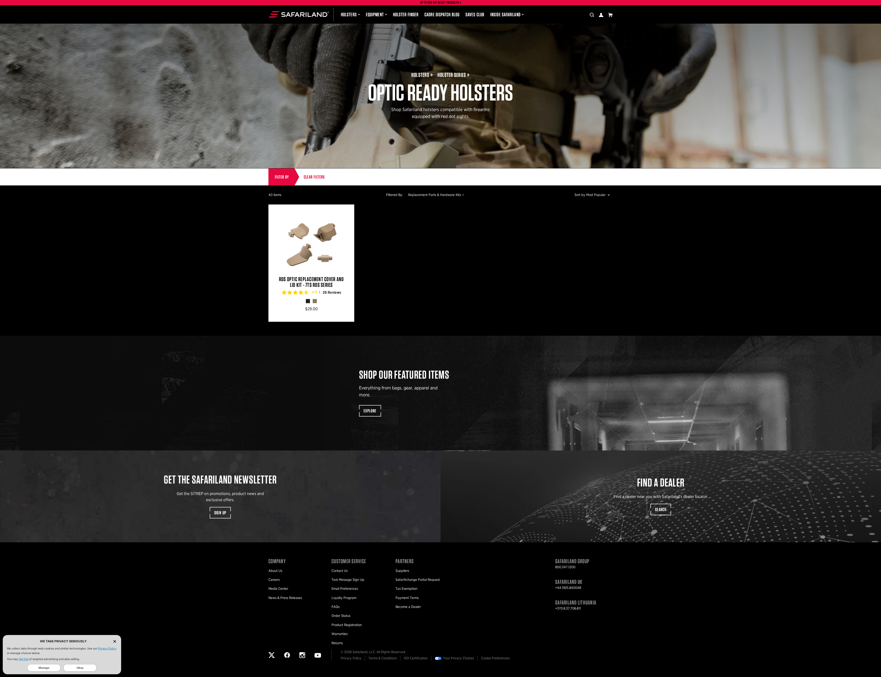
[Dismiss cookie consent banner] (115, 641)
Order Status (341, 616)
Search (660, 509)
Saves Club (475, 14)
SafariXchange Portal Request (418, 580)
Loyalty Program (344, 598)
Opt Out (23, 659)
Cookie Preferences (495, 658)
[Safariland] (298, 14)
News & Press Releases (285, 598)
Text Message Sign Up (348, 580)
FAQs (336, 607)
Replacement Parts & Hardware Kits (434, 195)
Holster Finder (405, 14)
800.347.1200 (565, 567)
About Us (275, 571)
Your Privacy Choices (458, 658)
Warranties (340, 634)
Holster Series (452, 75)
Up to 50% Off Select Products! (440, 2)
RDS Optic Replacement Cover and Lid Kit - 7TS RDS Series (311, 263)
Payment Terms (407, 598)
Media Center (278, 589)
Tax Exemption (406, 589)
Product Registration (347, 625)
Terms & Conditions (382, 658)
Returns (337, 643)
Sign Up (220, 512)
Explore (370, 411)
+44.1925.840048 (568, 588)
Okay (80, 667)
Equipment (375, 14)
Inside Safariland (505, 14)
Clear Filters (314, 177)
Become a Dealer (408, 607)
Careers (274, 580)
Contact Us (340, 571)
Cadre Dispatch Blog (442, 14)
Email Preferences (345, 589)
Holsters (349, 14)
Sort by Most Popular (589, 195)
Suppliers (402, 571)
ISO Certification (416, 658)
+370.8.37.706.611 (568, 608)
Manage (44, 667)
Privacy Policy (107, 648)
